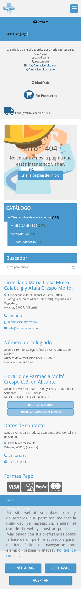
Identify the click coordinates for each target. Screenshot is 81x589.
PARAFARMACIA (25, 242)
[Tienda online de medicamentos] (8, 217)
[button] (40, 82)
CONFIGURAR (22, 568)
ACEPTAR (40, 580)
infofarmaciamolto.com (24, 328)
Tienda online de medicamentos (31, 217)
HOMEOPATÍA (20, 233)
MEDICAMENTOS (26, 225)
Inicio (10, 500)
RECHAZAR (60, 568)
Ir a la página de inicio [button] (40, 175)
